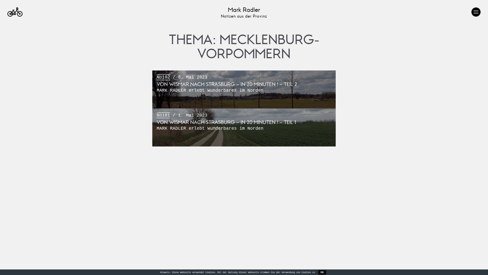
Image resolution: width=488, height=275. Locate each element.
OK (322, 272)
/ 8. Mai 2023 (227, 84)
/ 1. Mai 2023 (226, 122)
